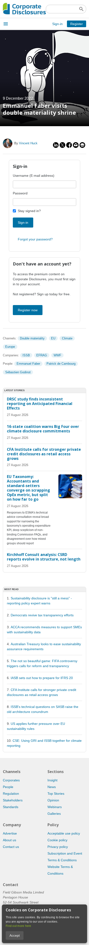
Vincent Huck (28, 143)
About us (9, 840)
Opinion (53, 800)
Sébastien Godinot (18, 372)
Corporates (11, 780)
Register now (27, 310)
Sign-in (57, 24)
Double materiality (32, 338)
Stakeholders (13, 800)
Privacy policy (57, 847)
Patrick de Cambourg (61, 363)
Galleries (54, 813)
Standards (10, 807)
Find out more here (18, 926)
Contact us (11, 847)
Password (20, 193)
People (8, 787)
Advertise (10, 833)
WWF (57, 355)
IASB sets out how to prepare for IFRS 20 (42, 678)
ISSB (26, 355)
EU (53, 338)
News (51, 787)
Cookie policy (57, 840)
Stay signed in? (29, 211)
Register (76, 24)
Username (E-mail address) (33, 175)
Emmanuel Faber (28, 363)
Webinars (54, 807)
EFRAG (41, 355)
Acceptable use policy (63, 833)
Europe (10, 346)
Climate (67, 338)
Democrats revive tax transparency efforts (42, 615)
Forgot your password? (35, 239)
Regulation (11, 793)
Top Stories (55, 793)
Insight (52, 780)
